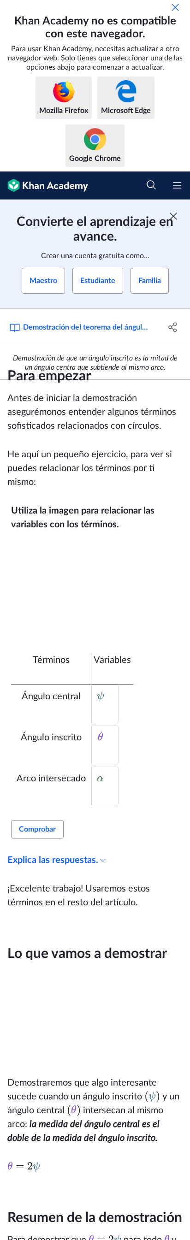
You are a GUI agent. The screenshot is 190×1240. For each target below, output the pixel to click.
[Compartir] (173, 327)
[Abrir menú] (177, 185)
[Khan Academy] (44, 185)
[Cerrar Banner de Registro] (173, 216)
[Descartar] (175, 7)
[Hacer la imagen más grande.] (98, 592)
